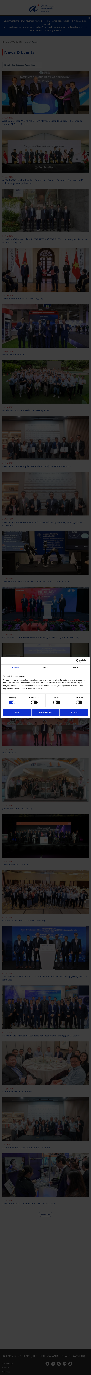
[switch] (34, 702)
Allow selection (45, 712)
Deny (17, 712)
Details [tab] (45, 668)
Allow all (74, 712)
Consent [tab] (15, 668)
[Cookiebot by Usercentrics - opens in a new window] (78, 661)
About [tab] (75, 668)
